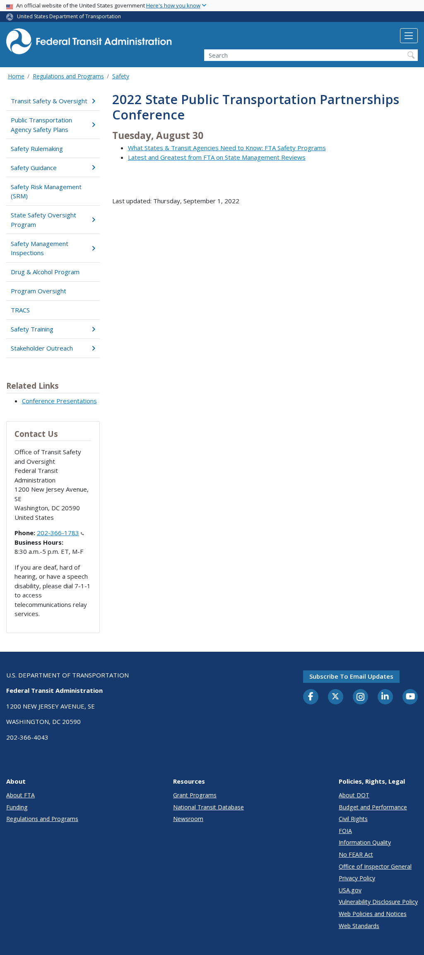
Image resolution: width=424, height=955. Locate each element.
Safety (120, 76)
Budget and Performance (373, 807)
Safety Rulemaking (37, 148)
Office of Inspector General (375, 866)
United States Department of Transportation (69, 16)
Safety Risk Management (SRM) (46, 191)
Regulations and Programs (68, 76)
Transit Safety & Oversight (49, 101)
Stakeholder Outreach (42, 348)
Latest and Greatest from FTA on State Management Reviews (217, 157)
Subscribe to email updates (351, 676)
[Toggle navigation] (409, 35)
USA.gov (350, 890)
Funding (17, 807)
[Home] (89, 43)
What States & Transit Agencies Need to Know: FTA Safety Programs (227, 148)
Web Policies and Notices (373, 914)
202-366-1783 (58, 533)
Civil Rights (353, 819)
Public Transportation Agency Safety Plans (41, 125)
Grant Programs (195, 795)
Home (16, 76)
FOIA (345, 831)
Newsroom (188, 819)
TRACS (20, 310)
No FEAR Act (356, 854)
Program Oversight (38, 291)
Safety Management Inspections (39, 248)
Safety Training (32, 329)
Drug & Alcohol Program (45, 272)
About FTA (20, 795)
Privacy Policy (357, 878)
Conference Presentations (59, 401)
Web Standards (359, 926)
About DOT (354, 795)
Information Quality (365, 842)
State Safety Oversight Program (43, 220)
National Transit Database (208, 807)
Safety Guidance (34, 167)
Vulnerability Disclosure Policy (378, 902)
